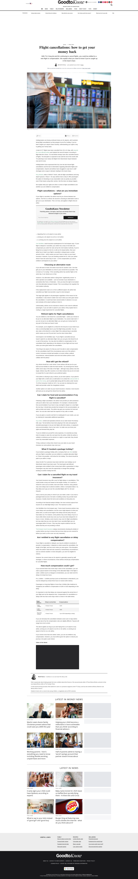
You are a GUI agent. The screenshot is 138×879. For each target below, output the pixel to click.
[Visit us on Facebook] (99, 2)
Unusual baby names (62, 841)
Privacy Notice (40, 222)
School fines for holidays (50, 13)
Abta (70, 452)
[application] (57, 657)
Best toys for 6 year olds (101, 13)
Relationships (60, 8)
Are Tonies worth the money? (84, 13)
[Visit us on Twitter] (101, 2)
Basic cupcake (76, 844)
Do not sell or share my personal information (73, 863)
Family (52, 8)
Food (75, 8)
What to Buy (82, 8)
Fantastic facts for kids (63, 844)
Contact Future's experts (56, 860)
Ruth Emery (63, 65)
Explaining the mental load (95, 841)
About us (45, 860)
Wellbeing (69, 8)
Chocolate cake (77, 841)
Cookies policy (55, 863)
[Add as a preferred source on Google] (69, 868)
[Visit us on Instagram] (103, 2)
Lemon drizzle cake (78, 839)
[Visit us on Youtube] (111, 2)
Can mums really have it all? (96, 844)
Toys (89, 8)
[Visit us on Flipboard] (107, 2)
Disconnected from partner (95, 846)
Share (39, 135)
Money (95, 8)
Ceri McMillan (40, 243)
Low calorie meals (77, 846)
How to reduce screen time (64, 839)
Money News (71, 44)
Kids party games (61, 846)
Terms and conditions (79, 860)
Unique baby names (35, 13)
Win (113, 13)
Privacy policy (91, 860)
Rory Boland (39, 174)
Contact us (68, 860)
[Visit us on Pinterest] (105, 2)
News (46, 8)
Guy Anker (39, 420)
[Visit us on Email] (109, 2)
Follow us (68, 135)
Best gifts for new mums (67, 13)
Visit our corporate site (87, 874)
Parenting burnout (93, 839)
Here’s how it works (86, 68)
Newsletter (76, 135)
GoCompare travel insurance (44, 529)
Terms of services (54, 221)
